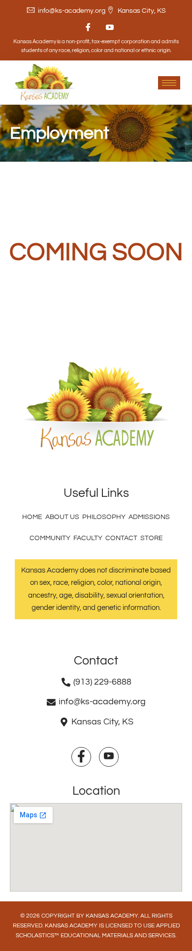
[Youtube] (107, 27)
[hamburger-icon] (169, 82)
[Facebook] (85, 27)
